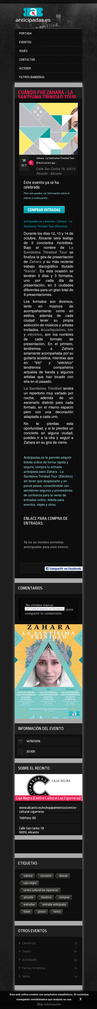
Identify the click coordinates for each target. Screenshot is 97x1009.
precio (42, 911)
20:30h (30, 751)
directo (63, 876)
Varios (49, 976)
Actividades (49, 960)
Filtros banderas (31, 77)
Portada (25, 33)
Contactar (27, 59)
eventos (50, 221)
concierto (45, 876)
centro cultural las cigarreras (41, 890)
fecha (56, 911)
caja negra (30, 883)
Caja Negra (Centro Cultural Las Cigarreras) (48, 798)
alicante (28, 897)
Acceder (25, 68)
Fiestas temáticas (49, 968)
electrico (46, 897)
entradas (29, 904)
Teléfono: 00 (27, 818)
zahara (28, 876)
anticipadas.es (33, 221)
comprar (64, 897)
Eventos (25, 42)
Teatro (49, 951)
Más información (49, 1004)
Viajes (23, 51)
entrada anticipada (54, 904)
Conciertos (49, 943)
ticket (27, 911)
